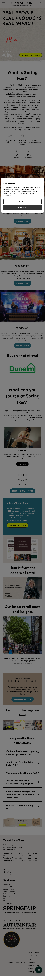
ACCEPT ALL (22, 208)
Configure (22, 202)
